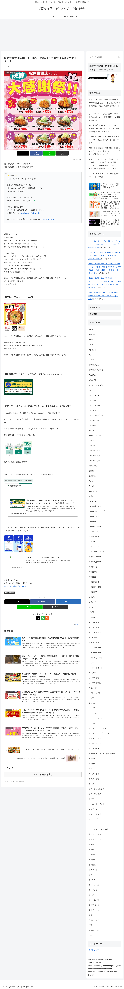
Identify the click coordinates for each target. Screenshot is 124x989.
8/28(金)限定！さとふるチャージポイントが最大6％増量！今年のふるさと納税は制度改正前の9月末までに (104, 128)
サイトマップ (93, 950)
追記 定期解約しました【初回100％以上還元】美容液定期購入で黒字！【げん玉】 (104, 296)
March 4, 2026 (48, 219)
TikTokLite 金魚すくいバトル (15, 586)
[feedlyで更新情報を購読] (43, 618)
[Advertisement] (59, 34)
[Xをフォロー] (38, 618)
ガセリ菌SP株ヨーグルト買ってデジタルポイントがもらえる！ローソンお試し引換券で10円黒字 (104, 244)
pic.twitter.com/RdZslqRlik (30, 213)
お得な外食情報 (10, 592)
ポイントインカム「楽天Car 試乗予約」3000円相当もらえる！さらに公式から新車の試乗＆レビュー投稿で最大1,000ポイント (105, 104)
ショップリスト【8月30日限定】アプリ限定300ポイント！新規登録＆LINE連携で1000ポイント (104, 117)
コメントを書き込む (43, 774)
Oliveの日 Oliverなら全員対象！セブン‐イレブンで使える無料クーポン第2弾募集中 (104, 140)
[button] (62, 153)
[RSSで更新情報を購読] (47, 618)
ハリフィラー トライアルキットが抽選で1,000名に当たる (104, 175)
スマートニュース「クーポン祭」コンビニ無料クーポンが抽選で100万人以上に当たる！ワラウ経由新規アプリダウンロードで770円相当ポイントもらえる (104, 164)
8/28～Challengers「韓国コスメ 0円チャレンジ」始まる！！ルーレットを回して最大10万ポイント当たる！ (104, 151)
